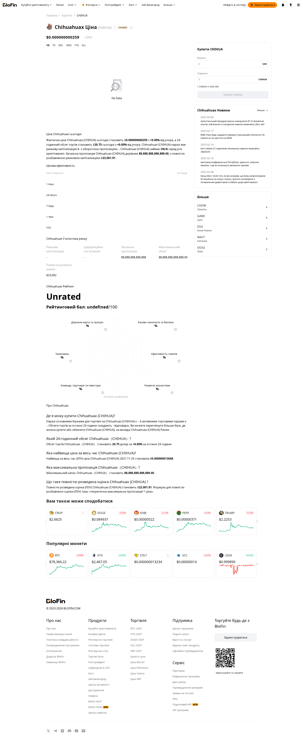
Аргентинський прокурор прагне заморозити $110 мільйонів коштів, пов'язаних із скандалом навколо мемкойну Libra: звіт (233, 123)
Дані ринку (179, 682)
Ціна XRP (135, 679)
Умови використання (59, 634)
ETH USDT (136, 634)
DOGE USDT (137, 639)
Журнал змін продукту (186, 645)
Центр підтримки (183, 628)
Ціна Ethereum (139, 667)
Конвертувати (96, 634)
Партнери (179, 670)
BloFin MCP (95, 701)
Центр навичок (97, 712)
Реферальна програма (186, 676)
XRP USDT (136, 651)
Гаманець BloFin (56, 662)
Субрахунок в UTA (99, 667)
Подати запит (181, 634)
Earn (91, 673)
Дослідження (96, 690)
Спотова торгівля (98, 645)
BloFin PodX (98, 707)
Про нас (51, 628)
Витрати (201, 58)
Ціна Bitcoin (137, 662)
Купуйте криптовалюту (102, 628)
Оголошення (54, 651)
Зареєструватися (264, 4)
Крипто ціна (137, 656)
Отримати (202, 73)
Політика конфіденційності (62, 639)
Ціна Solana (137, 673)
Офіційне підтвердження (188, 651)
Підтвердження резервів (188, 687)
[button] (257, 521)
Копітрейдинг (96, 662)
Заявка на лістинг (183, 693)
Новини (93, 695)
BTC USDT (136, 628)
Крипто (67, 15)
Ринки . (165, 430)
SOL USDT (136, 645)
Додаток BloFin (55, 656)
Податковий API (185, 704)
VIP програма (181, 710)
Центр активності (99, 684)
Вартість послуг (182, 639)
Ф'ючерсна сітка (98, 651)
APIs (175, 698)
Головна (52, 15)
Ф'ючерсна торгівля (100, 639)
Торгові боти (95, 656)
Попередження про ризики (62, 645)
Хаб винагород (97, 679)
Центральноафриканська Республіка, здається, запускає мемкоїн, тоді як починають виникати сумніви (230, 164)
